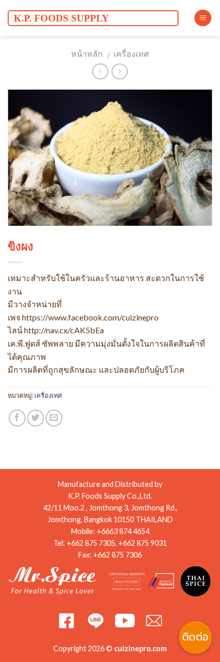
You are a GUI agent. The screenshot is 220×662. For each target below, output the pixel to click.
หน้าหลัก (87, 53)
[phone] (195, 580)
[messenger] (195, 555)
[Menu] (202, 18)
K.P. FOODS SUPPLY (61, 18)
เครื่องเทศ (131, 53)
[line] (195, 604)
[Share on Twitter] (35, 418)
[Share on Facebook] (17, 418)
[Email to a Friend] (54, 418)
